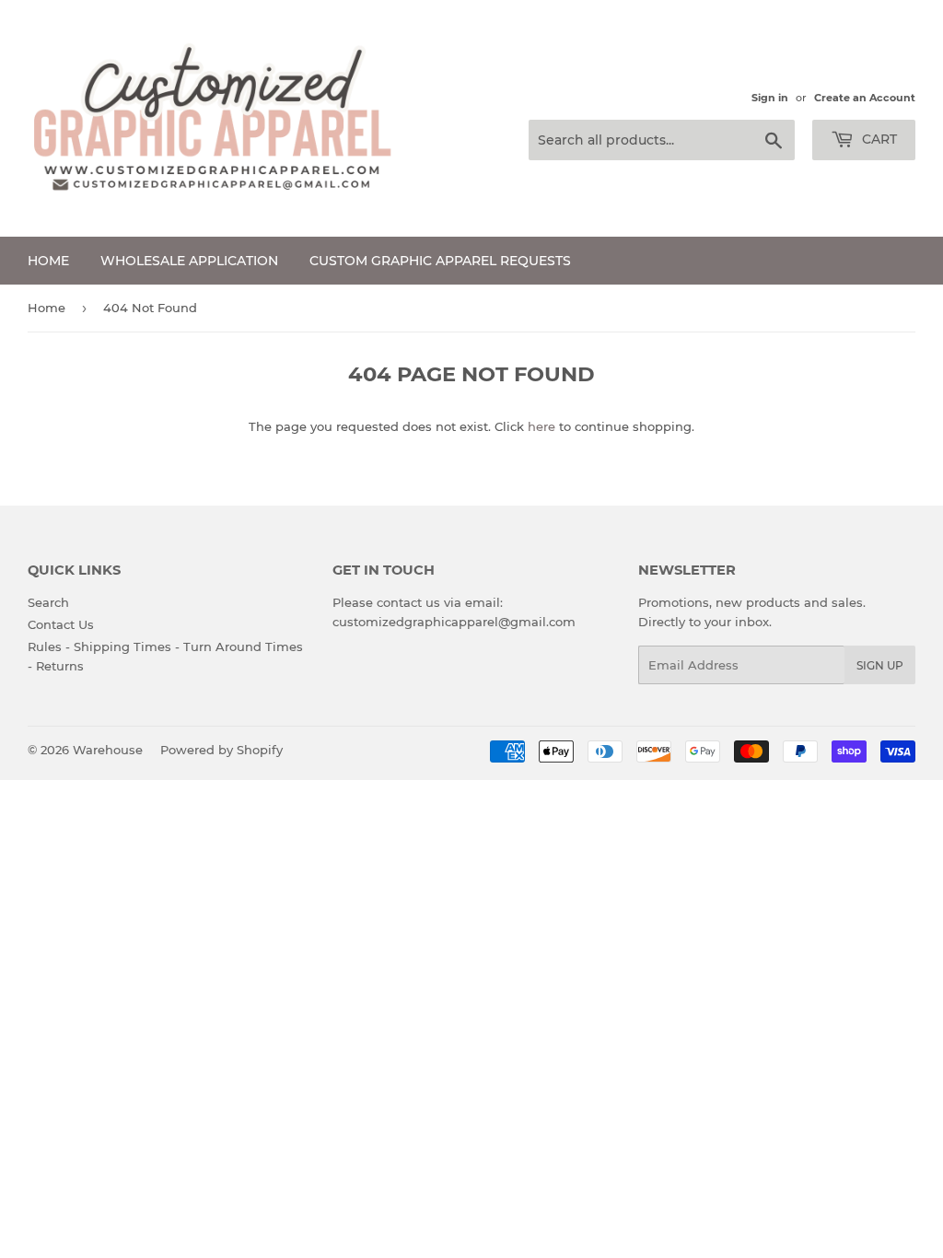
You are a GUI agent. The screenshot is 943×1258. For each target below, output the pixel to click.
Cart (877, 139)
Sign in (769, 97)
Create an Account (864, 97)
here (541, 426)
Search (48, 602)
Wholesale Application (189, 260)
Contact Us (61, 624)
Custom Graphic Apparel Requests (440, 260)
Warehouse (108, 749)
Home (48, 260)
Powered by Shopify (221, 749)
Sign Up (879, 665)
